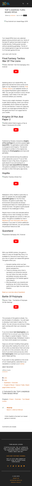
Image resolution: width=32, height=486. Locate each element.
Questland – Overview (11, 382)
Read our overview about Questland (13, 292)
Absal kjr (9, 407)
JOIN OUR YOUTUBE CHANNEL (16, 456)
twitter (22, 364)
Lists (25, 15)
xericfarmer (13, 15)
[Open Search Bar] (23, 3)
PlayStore (5, 220)
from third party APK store (18, 220)
